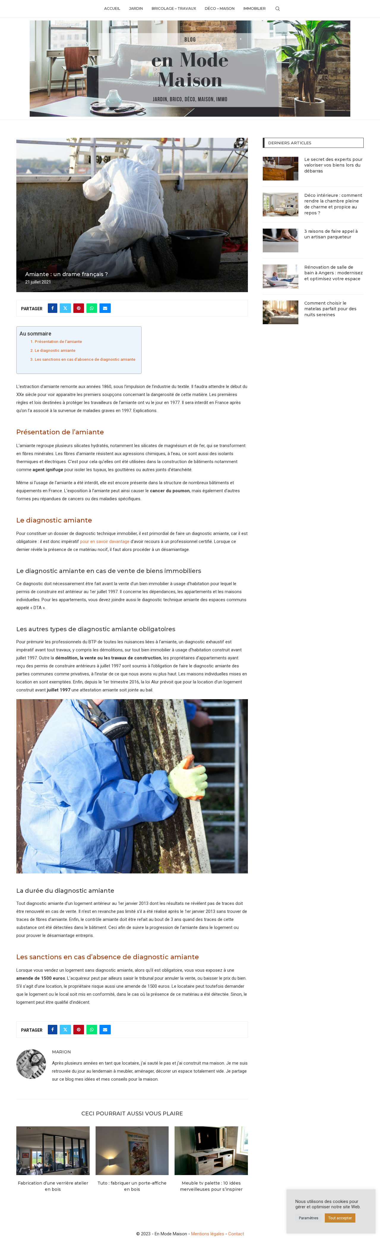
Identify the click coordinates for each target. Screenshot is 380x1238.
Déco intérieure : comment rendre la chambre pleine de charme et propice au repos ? (333, 204)
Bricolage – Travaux (174, 8)
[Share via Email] (105, 308)
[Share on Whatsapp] (91, 308)
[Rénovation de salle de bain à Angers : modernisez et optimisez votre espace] (280, 276)
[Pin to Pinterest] (78, 308)
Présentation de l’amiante (58, 341)
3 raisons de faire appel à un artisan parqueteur (331, 234)
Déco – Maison (220, 8)
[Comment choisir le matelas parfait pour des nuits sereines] (280, 312)
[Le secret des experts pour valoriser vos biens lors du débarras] (280, 169)
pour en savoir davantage (104, 541)
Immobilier (254, 8)
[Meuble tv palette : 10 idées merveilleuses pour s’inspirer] (211, 1150)
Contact (236, 1234)
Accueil (112, 8)
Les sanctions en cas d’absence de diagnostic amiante (85, 359)
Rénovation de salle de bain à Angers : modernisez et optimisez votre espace (333, 273)
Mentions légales (207, 1234)
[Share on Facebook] (52, 308)
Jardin (136, 8)
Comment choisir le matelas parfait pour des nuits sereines (330, 308)
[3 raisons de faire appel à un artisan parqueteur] (280, 240)
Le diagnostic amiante (55, 350)
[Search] (278, 8)
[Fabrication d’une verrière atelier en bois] (53, 1150)
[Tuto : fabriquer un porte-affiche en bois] (132, 1150)
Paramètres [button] (308, 1218)
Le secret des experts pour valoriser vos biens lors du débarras (333, 165)
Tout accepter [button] (340, 1218)
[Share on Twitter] (65, 308)
